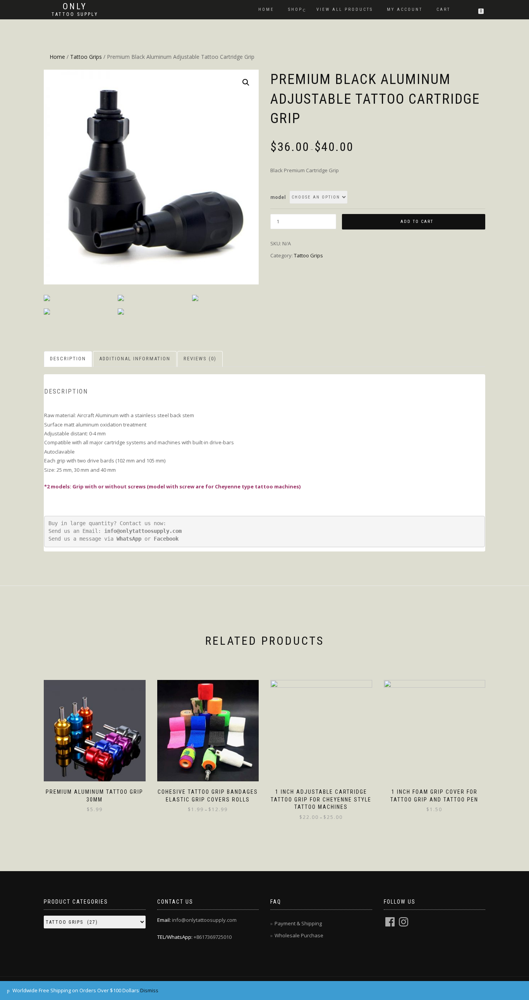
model (278, 197)
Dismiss (149, 990)
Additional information (134, 358)
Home (266, 9)
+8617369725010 (213, 936)
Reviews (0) (200, 358)
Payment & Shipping (298, 923)
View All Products (344, 9)
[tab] (68, 359)
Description (68, 358)
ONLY (75, 6)
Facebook (166, 539)
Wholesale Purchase (299, 935)
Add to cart (416, 221)
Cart (443, 9)
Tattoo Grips (86, 56)
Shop (295, 9)
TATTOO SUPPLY (75, 14)
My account (405, 9)
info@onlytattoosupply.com (143, 531)
